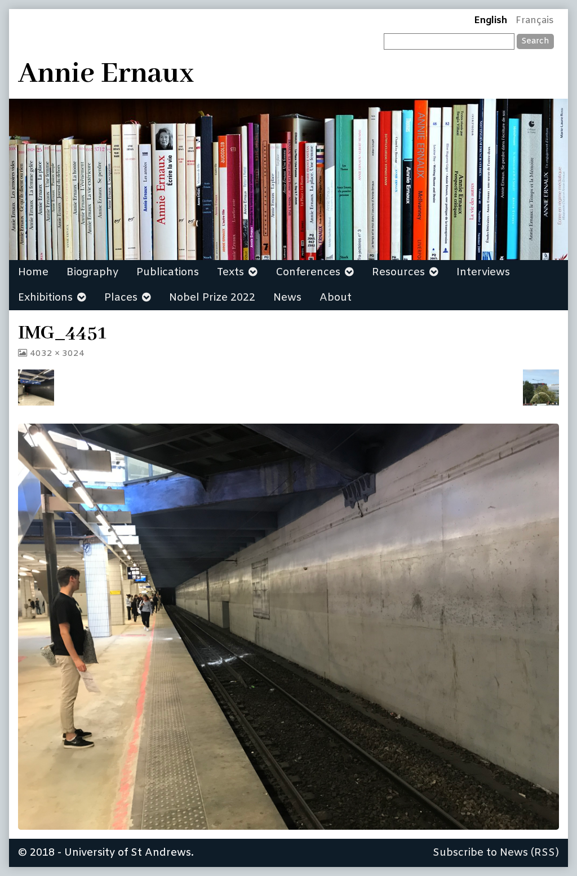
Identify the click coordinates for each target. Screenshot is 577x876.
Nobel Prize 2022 (212, 298)
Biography (92, 272)
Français (535, 21)
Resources (398, 272)
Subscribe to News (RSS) (496, 853)
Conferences (308, 272)
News (287, 298)
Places (120, 298)
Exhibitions (45, 298)
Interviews (483, 272)
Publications (167, 272)
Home (33, 272)
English (490, 21)
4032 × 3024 (57, 353)
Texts (230, 272)
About (335, 298)
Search (535, 41)
